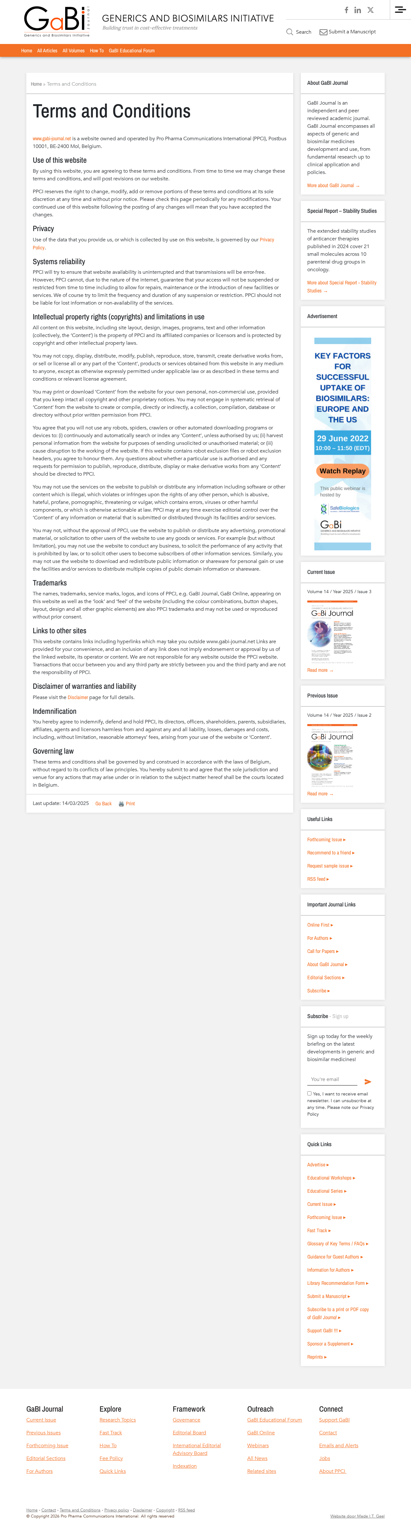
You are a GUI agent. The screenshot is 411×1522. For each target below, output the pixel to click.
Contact (328, 1432)
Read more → (320, 669)
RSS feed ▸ (318, 878)
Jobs (324, 1458)
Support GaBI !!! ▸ (324, 1330)
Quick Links (113, 1471)
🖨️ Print (126, 803)
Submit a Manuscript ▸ (328, 1296)
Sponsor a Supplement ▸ (330, 1343)
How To (97, 50)
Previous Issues (43, 1432)
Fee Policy (111, 1458)
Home (26, 50)
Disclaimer (78, 697)
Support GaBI (334, 1419)
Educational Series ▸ (327, 1190)
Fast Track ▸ (319, 1230)
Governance (186, 1419)
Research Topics (118, 1419)
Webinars (258, 1445)
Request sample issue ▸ (330, 865)
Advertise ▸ (318, 1164)
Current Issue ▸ (321, 1203)
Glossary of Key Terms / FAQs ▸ (338, 1243)
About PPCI (332, 1471)
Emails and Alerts (338, 1445)
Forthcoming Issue (47, 1445)
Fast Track (111, 1432)
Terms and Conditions (80, 1510)
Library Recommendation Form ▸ (338, 1282)
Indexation (185, 1466)
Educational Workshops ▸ (331, 1177)
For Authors (39, 1471)
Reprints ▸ (317, 1356)
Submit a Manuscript (352, 31)
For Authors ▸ (319, 937)
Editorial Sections (46, 1458)
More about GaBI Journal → (333, 185)
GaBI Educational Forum (132, 50)
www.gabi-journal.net (52, 138)
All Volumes (74, 50)
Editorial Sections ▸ (326, 977)
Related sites (261, 1471)
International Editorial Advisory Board (197, 1449)
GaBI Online (261, 1432)
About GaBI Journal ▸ (327, 964)
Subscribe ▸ (318, 990)
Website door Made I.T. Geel (357, 1516)
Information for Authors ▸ (330, 1269)
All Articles (47, 50)
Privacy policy (116, 1510)
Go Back (103, 803)
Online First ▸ (320, 924)
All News (257, 1458)
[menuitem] (27, 50)
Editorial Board (189, 1432)
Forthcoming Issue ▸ (326, 839)
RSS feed (186, 1510)
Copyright (165, 1510)
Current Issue (41, 1419)
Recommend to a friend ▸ (331, 852)
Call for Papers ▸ (323, 951)
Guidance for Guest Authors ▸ (335, 1256)
